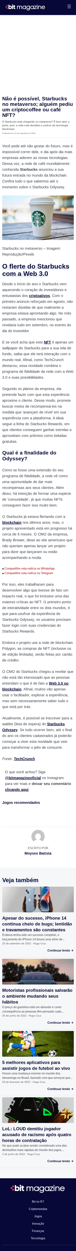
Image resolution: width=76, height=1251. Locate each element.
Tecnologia (38, 1238)
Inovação (38, 1223)
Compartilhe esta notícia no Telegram (27, 573)
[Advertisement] (38, 54)
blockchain (11, 522)
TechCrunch (24, 759)
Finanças (38, 1230)
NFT (47, 342)
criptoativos (39, 296)
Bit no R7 (38, 1201)
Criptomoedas (38, 1209)
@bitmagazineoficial (23, 778)
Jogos (38, 1216)
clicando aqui (17, 790)
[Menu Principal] (69, 7)
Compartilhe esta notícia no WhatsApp (28, 568)
